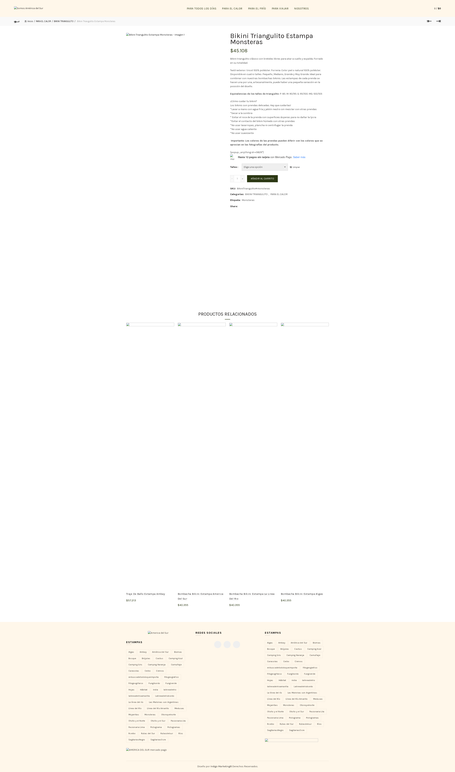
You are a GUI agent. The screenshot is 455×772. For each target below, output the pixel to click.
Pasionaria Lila (178, 721)
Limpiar (296, 167)
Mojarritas (134, 714)
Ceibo (148, 671)
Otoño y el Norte (137, 721)
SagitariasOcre (158, 739)
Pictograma (156, 727)
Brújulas (146, 658)
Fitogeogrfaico (136, 683)
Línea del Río (135, 708)
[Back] (16, 21)
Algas (131, 652)
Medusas (179, 708)
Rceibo (132, 733)
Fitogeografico (171, 677)
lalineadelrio (170, 689)
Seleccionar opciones (143, 606)
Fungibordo (154, 683)
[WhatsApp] (236, 644)
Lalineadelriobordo (164, 696)
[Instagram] (227, 644)
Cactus (159, 658)
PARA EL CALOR (232, 8)
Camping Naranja (157, 664)
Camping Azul (176, 658)
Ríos (180, 733)
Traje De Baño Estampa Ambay (145, 593)
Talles (233, 167)
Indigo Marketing (220, 766)
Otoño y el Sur (158, 721)
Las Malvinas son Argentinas (163, 702)
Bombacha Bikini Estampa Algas (302, 593)
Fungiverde (171, 683)
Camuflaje (176, 664)
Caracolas (134, 671)
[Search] (423, 8)
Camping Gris (135, 664)
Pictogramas (173, 727)
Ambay (143, 652)
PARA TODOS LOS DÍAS (201, 8)
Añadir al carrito (262, 178)
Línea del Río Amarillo (158, 708)
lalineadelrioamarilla (139, 696)
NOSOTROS (301, 8)
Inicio (30, 21)
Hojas (132, 689)
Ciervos (160, 671)
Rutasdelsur (166, 733)
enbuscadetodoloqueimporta (144, 677)
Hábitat (144, 689)
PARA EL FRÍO (257, 8)
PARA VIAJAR (280, 8)
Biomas (178, 652)
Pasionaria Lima (137, 727)
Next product (438, 21)
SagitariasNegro (137, 739)
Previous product (429, 21)
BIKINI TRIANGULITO (64, 21)
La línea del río (136, 702)
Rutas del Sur (148, 733)
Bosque (132, 658)
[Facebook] (217, 644)
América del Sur (160, 652)
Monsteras (248, 200)
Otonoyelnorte (168, 714)
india (155, 689)
